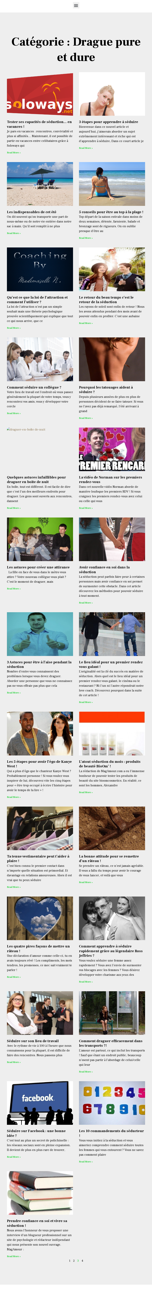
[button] (76, 5)
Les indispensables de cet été (31, 212)
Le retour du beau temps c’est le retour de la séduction (106, 299)
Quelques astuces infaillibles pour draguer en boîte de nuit (36, 479)
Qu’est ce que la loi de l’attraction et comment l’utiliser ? (37, 299)
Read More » (14, 152)
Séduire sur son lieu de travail (33, 1041)
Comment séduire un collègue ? (34, 387)
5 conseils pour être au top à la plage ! (111, 212)
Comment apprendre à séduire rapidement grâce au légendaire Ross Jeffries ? (111, 951)
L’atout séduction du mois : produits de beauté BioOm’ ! (110, 764)
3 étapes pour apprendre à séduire (108, 122)
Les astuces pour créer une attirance (38, 567)
